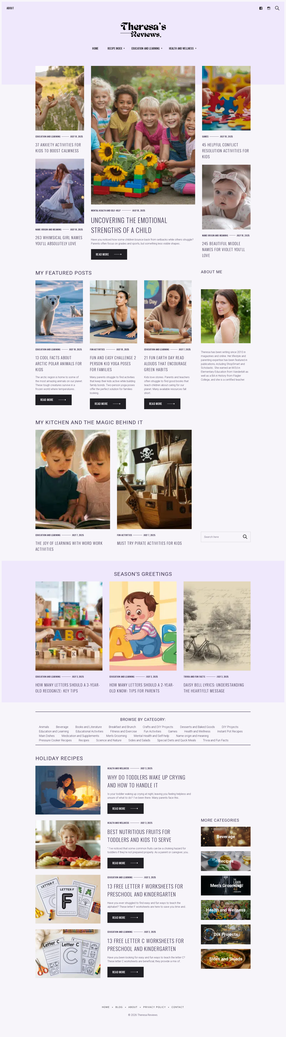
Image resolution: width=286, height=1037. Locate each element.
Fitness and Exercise (123, 731)
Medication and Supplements (80, 736)
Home (95, 48)
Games (205, 136)
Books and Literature (88, 727)
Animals (44, 727)
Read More (102, 254)
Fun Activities (97, 349)
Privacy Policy (154, 1007)
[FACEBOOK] (260, 8)
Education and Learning (145, 48)
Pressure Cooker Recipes (55, 740)
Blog (119, 1007)
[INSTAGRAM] (268, 8)
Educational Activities (89, 731)
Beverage (62, 727)
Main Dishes (47, 736)
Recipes (84, 740)
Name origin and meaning (48, 229)
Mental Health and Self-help (106, 210)
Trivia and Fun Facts (194, 676)
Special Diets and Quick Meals (176, 740)
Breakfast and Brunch (122, 727)
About (10, 8)
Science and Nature (108, 740)
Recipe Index (115, 48)
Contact (178, 1007)
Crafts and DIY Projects (158, 727)
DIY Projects (230, 727)
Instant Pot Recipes (230, 731)
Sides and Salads (139, 740)
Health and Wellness (181, 48)
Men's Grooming (116, 736)
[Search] (277, 8)
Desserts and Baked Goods (197, 727)
